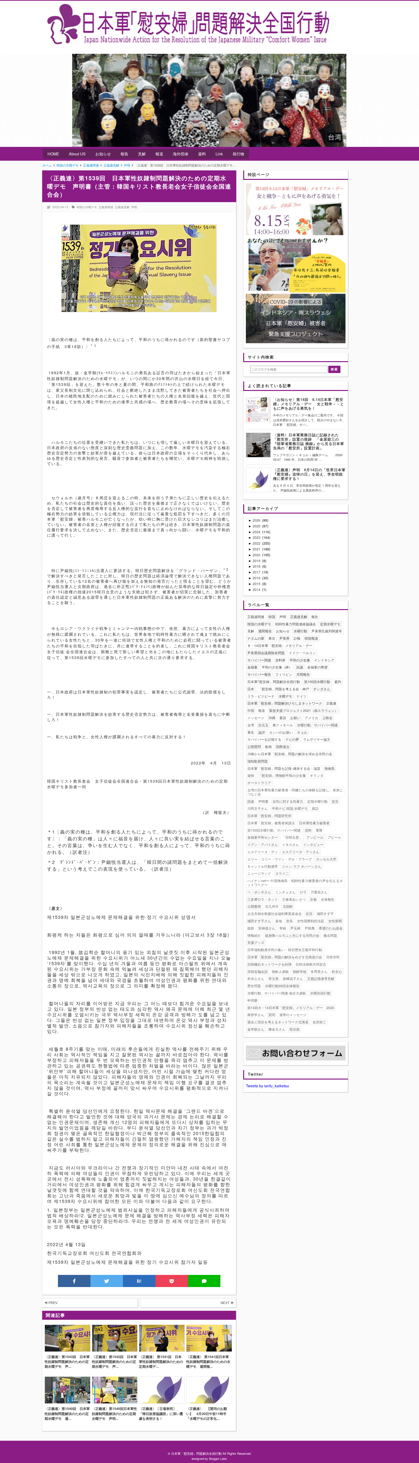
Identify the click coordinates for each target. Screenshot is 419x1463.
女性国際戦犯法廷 (310, 920)
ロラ (303, 892)
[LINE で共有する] (204, 1281)
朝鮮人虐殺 (280, 971)
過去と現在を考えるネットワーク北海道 (277, 1021)
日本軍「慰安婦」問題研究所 (269, 815)
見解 (142, 154)
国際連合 (283, 746)
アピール (334, 837)
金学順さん (255, 1029)
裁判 (337, 681)
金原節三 (319, 1021)
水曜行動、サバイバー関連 (317, 725)
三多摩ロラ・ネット (262, 899)
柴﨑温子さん (293, 978)
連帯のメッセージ (292, 1014)
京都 (313, 899)
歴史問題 (254, 985)
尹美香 (284, 638)
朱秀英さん (319, 971)
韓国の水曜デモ (87, 207)
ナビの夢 (292, 739)
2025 (257, 526)
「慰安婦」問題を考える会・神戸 (283, 688)
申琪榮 (252, 1000)
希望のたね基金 (331, 928)
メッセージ (255, 717)
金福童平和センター (262, 837)
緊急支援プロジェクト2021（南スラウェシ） (303, 710)
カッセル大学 (326, 859)
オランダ (316, 775)
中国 (250, 710)
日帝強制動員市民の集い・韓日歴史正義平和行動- (285, 949)
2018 (257, 566)
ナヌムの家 (255, 638)
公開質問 (254, 746)
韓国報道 (311, 638)
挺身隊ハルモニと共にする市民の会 (292, 935)
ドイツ (301, 696)
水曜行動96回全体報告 (282, 985)
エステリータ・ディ (262, 851)
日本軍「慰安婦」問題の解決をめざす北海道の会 (284, 956)
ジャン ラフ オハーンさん (301, 866)
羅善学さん (255, 1014)
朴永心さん (255, 978)
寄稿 (282, 928)
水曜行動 (300, 630)
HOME (53, 154)
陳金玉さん (276, 1029)
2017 (257, 572)
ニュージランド (259, 873)
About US (77, 154)
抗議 (299, 667)
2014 (257, 589)
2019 (257, 560)
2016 (257, 577)
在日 (309, 913)
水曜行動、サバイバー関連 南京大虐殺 (276, 993)
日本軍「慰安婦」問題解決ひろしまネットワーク (284, 703)
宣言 (335, 801)
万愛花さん (319, 892)
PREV (52, 1303)
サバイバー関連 (259, 660)
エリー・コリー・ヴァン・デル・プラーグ (279, 859)
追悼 (250, 775)
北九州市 (272, 906)
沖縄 (271, 717)
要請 (282, 717)
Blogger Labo (218, 1458)
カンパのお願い (281, 732)
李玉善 (273, 978)
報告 (124, 154)
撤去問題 (330, 935)
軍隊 (319, 830)
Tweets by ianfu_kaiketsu (267, 1086)
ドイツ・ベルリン (302, 652)
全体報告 (327, 899)
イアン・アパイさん (262, 844)
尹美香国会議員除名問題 (266, 652)
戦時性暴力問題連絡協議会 (295, 623)
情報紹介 (254, 935)
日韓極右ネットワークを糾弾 (269, 964)
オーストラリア (259, 782)
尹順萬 (310, 928)
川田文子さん (257, 808)
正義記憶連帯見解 (320, 978)
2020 (257, 554)
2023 (257, 537)
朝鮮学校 (299, 971)
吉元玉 (263, 725)
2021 (257, 549)
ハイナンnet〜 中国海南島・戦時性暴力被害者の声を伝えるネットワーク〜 (295, 882)
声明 (134, 207)
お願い (295, 717)
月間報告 (303, 674)
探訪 (315, 808)
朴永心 (337, 971)
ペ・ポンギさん (259, 892)
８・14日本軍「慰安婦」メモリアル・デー (279, 645)
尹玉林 (295, 928)
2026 (257, 520)
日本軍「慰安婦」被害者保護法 (271, 822)
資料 (202, 154)
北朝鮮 (288, 906)
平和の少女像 (300, 660)
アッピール (314, 837)
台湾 (250, 725)
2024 (257, 531)
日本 (250, 688)
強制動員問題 (257, 761)
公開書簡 (254, 906)
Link (219, 154)
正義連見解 (122, 207)
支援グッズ (255, 942)
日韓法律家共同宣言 (311, 964)
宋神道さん (266, 928)
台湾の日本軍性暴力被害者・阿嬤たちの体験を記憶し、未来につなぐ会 (295, 791)
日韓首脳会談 (257, 971)
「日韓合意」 (292, 837)
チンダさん (321, 688)
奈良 (289, 920)
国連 (250, 801)
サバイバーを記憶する (264, 739)
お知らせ (103, 154)
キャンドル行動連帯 (262, 866)
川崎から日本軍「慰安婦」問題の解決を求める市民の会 (289, 753)
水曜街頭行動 (320, 993)
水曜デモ (285, 696)
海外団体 (180, 154)
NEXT (226, 1303)
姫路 (250, 928)
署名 (250, 732)
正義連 (331, 703)
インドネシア (324, 660)
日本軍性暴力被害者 (314, 822)
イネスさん (290, 844)
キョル (302, 732)
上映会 (327, 717)
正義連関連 (106, 207)
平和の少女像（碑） (277, 667)
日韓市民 (333, 956)
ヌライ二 (282, 873)
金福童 (252, 667)
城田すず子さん (259, 920)
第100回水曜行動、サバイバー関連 (274, 830)
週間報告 (265, 630)
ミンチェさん (285, 892)
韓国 (271, 616)
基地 (278, 920)
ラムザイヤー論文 (316, 739)
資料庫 (280, 660)
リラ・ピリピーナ (260, 696)
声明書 (263, 801)
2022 (257, 543)
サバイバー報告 (259, 674)
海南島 (329, 768)
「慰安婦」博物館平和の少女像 (282, 775)
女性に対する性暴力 (288, 801)
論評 (261, 732)
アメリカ (311, 717)
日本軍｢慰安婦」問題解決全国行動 (273, 681)
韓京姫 (295, 1029)
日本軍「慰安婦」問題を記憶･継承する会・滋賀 (283, 768)
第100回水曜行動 (317, 681)
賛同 (271, 1014)
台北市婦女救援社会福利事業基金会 (274, 913)
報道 (159, 154)
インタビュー (313, 844)
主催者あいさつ (294, 899)
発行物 (238, 154)
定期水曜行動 (317, 801)
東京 (271, 638)
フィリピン (283, 674)
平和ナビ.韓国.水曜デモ (290, 808)
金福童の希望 (317, 667)
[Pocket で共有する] (171, 1281)
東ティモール (283, 725)
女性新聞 (335, 920)
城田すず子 (325, 913)
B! (139, 1281)
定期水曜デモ (330, 623)
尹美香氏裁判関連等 (326, 630)
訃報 (297, 638)
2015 (257, 583)
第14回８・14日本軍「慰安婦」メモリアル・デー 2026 (290, 1007)
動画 (268, 746)
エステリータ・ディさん (300, 851)
